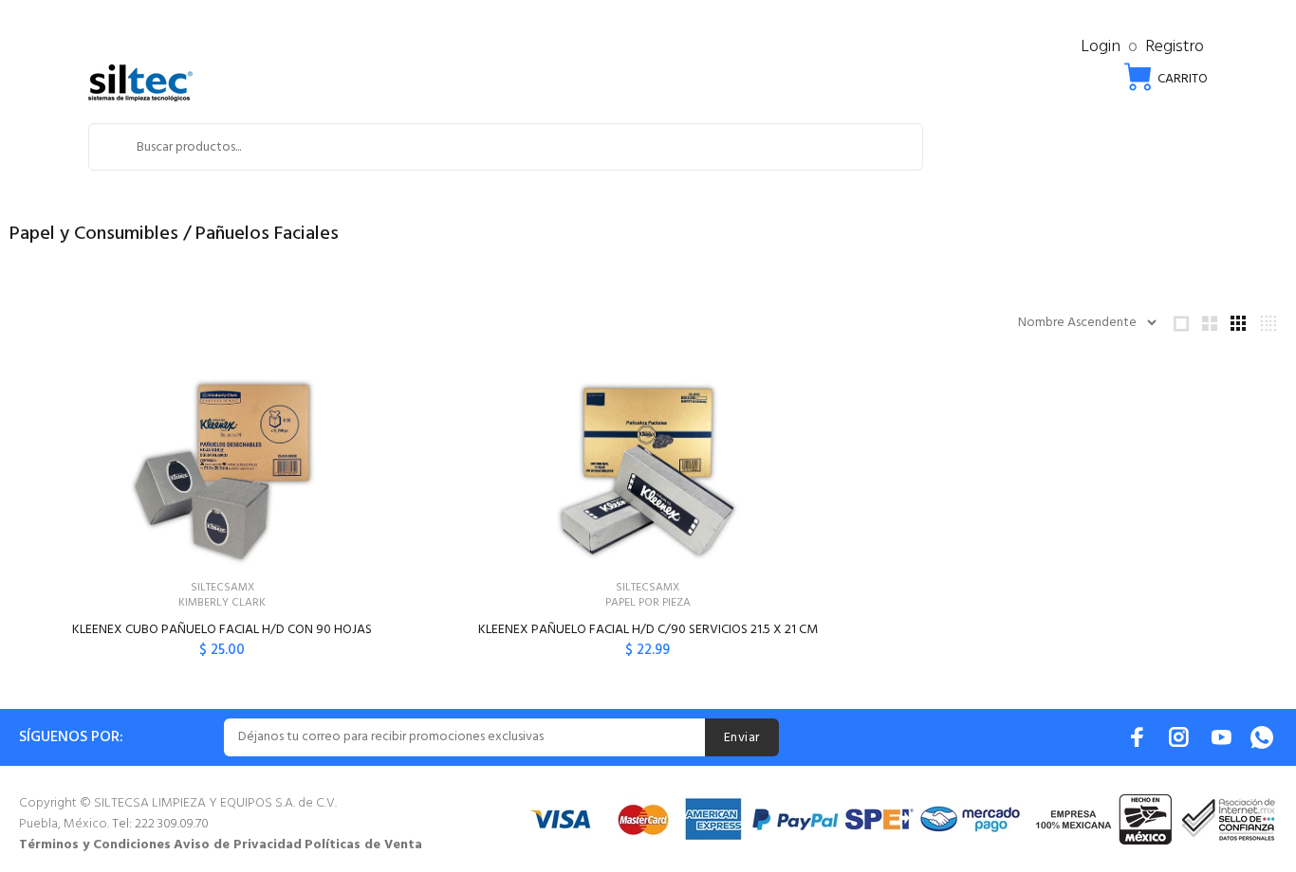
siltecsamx (222, 587)
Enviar (742, 738)
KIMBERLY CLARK (222, 602)
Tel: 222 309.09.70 (160, 824)
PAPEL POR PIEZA (648, 602)
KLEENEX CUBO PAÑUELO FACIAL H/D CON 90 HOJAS (222, 630)
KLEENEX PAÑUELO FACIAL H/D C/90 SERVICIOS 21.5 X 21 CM (648, 630)
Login (1100, 47)
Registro (1174, 47)
